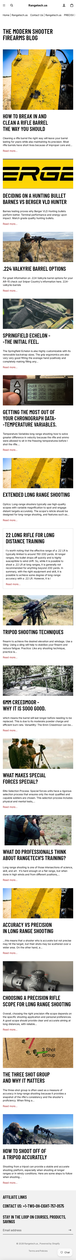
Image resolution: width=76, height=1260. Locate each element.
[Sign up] (70, 1230)
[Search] (12, 5)
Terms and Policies (38, 1251)
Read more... (10, 150)
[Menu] (4, 5)
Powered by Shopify (50, 1243)
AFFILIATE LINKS (15, 1197)
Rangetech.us (31, 1243)
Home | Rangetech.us (15, 15)
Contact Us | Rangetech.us (45, 15)
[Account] (64, 5)
